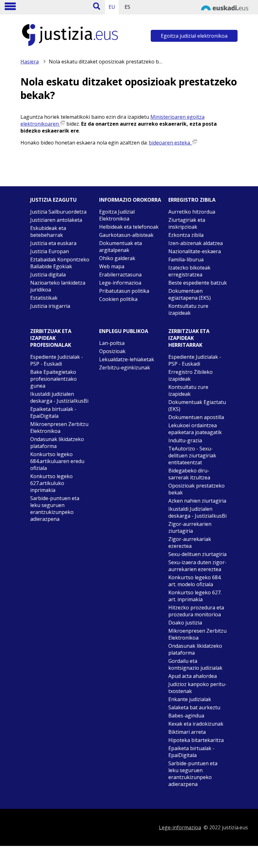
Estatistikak (44, 297)
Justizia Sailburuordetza (58, 211)
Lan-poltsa (112, 343)
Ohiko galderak (117, 258)
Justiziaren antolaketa (56, 219)
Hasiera (29, 61)
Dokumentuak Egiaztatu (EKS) (197, 405)
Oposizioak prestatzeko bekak (196, 489)
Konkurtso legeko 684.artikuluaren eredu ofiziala (57, 461)
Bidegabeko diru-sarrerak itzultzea (189, 474)
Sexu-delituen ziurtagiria (197, 554)
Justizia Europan (49, 251)
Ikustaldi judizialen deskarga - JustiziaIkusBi (59, 397)
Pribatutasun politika (124, 290)
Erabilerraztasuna (120, 274)
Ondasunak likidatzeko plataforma (57, 443)
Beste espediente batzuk (197, 282)
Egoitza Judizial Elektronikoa (117, 215)
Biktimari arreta (187, 731)
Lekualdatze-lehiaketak (126, 359)
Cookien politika (118, 299)
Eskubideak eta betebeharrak (48, 231)
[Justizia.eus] (70, 45)
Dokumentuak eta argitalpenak (120, 247)
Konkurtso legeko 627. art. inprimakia (195, 596)
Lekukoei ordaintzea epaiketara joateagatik (195, 429)
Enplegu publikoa (123, 331)
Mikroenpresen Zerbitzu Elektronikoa (59, 427)
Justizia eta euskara (53, 243)
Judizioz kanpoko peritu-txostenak (197, 688)
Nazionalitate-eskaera (194, 251)
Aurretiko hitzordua (191, 211)
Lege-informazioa (120, 282)
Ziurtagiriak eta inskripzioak (186, 223)
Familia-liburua (186, 259)
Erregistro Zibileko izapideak (190, 375)
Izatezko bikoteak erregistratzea (189, 271)
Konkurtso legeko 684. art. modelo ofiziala (195, 581)
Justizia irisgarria (50, 306)
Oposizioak (112, 351)
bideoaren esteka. (170, 142)
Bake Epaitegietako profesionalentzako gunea (53, 378)
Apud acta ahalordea (192, 676)
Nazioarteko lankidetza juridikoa (57, 286)
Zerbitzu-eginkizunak (124, 367)
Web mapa (111, 266)
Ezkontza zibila (186, 235)
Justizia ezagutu (53, 199)
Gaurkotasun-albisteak (126, 235)
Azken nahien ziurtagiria (197, 500)
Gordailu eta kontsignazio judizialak (195, 664)
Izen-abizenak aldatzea (195, 243)
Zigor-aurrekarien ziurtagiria (189, 527)
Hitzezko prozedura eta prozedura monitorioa (196, 611)
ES (127, 6)
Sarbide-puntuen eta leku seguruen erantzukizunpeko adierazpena (54, 508)
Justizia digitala (48, 274)
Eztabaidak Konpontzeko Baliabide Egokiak (59, 263)
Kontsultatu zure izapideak (188, 309)
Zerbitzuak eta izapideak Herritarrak (189, 338)
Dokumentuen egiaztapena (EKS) (189, 294)
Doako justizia (185, 622)
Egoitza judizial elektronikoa (194, 35)
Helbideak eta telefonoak (129, 226)
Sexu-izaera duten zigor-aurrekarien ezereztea (197, 566)
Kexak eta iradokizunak (195, 723)
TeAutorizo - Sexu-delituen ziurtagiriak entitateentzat (192, 455)
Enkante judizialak (189, 699)
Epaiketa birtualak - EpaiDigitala (53, 412)
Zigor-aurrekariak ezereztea (189, 542)
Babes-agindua (186, 715)
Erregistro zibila (192, 199)
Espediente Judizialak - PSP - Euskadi (56, 360)
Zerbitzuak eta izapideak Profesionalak (50, 338)
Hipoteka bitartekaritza (196, 740)
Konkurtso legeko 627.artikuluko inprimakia (51, 483)
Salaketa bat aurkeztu (194, 707)
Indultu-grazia (185, 440)
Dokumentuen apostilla (196, 417)
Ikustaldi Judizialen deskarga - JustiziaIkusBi (197, 512)
